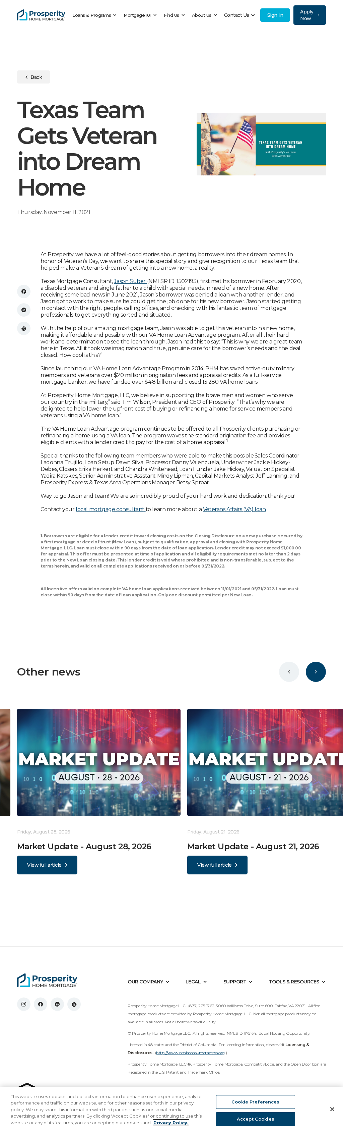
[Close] (332, 1109)
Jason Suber (130, 281)
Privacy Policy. (171, 1122)
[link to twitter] (74, 1004)
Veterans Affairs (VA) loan (234, 509)
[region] (171, 1110)
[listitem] (102, 791)
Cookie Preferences (255, 1101)
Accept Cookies (255, 1119)
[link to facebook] (40, 1004)
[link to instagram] (23, 1004)
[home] (41, 15)
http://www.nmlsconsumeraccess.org (190, 1052)
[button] (96, 15)
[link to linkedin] (57, 1004)
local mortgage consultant (111, 509)
